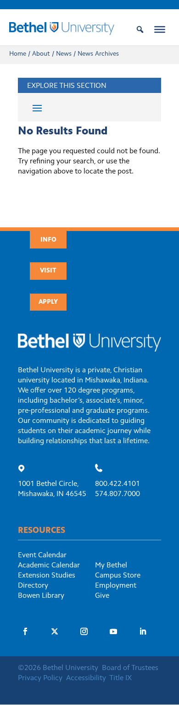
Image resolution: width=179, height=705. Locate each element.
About (41, 54)
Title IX (120, 678)
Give (102, 596)
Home (17, 54)
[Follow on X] (54, 631)
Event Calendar (42, 555)
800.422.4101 (117, 484)
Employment (115, 585)
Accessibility (86, 678)
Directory (33, 585)
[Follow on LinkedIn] (142, 631)
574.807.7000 (117, 494)
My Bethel (111, 565)
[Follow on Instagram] (84, 631)
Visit (48, 271)
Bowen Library (41, 596)
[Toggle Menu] (159, 29)
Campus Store (117, 575)
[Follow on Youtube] (113, 631)
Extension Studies (46, 575)
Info (48, 240)
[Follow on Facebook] (25, 631)
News (64, 54)
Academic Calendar (49, 565)
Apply (48, 302)
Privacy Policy (40, 678)
